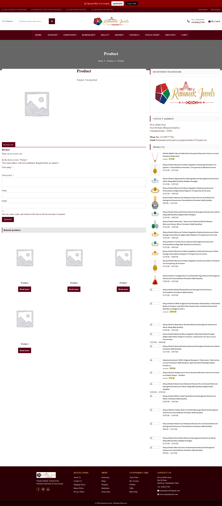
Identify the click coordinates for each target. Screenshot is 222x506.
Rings (104, 481)
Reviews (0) (8, 144)
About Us (77, 477)
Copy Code (131, 3)
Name (4, 190)
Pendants (105, 484)
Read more (24, 289)
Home (38, 35)
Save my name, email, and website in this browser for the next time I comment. (33, 214)
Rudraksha (88, 35)
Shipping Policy (79, 484)
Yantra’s (134, 35)
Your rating (7, 167)
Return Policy (79, 488)
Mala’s (105, 35)
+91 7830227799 (163, 487)
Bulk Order (134, 491)
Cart (184, 35)
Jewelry (52, 35)
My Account (215, 10)
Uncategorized (91, 79)
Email (4, 200)
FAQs (131, 488)
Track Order (203, 10)
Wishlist (132, 484)
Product (24, 282)
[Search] (52, 21)
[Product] (24, 257)
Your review (8, 175)
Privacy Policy (79, 491)
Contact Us (78, 481)
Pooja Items (152, 35)
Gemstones (69, 35)
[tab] (8, 144)
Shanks (119, 35)
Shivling (170, 35)
